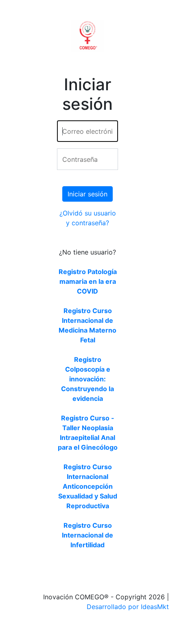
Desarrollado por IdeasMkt (128, 607)
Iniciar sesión (87, 194)
